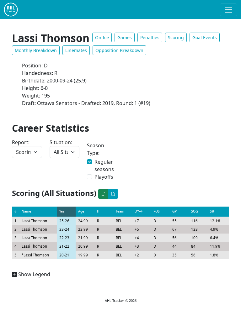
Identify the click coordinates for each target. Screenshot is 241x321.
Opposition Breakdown (119, 50)
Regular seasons (104, 165)
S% (212, 211)
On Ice (102, 37)
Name (26, 211)
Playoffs (103, 176)
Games (124, 37)
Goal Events (204, 37)
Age (81, 211)
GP (174, 211)
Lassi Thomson (34, 220)
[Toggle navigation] (228, 9)
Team (120, 211)
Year (62, 211)
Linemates (76, 50)
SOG (194, 211)
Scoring (176, 37)
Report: (20, 142)
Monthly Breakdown (36, 50)
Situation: (61, 142)
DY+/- (139, 211)
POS (156, 211)
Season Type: (95, 149)
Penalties (149, 37)
